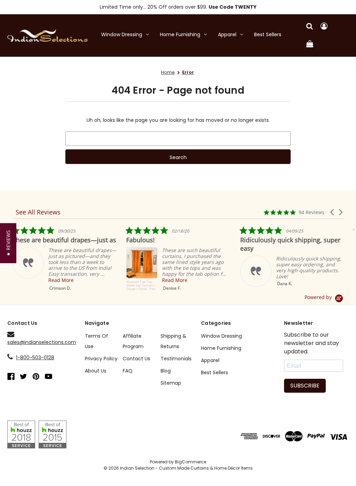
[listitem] (65, 258)
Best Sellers (267, 34)
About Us (95, 370)
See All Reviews (38, 212)
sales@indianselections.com (41, 342)
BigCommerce (190, 462)
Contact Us (136, 358)
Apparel (227, 34)
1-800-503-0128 (35, 357)
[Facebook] (11, 376)
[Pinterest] (36, 376)
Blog (166, 370)
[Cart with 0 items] (309, 44)
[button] (333, 212)
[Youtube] (48, 376)
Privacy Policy (101, 358)
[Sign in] (324, 27)
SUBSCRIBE (304, 386)
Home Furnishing (180, 34)
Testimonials (176, 358)
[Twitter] (23, 376)
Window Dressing (121, 34)
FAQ (127, 370)
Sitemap (171, 382)
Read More (61, 280)
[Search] (309, 27)
